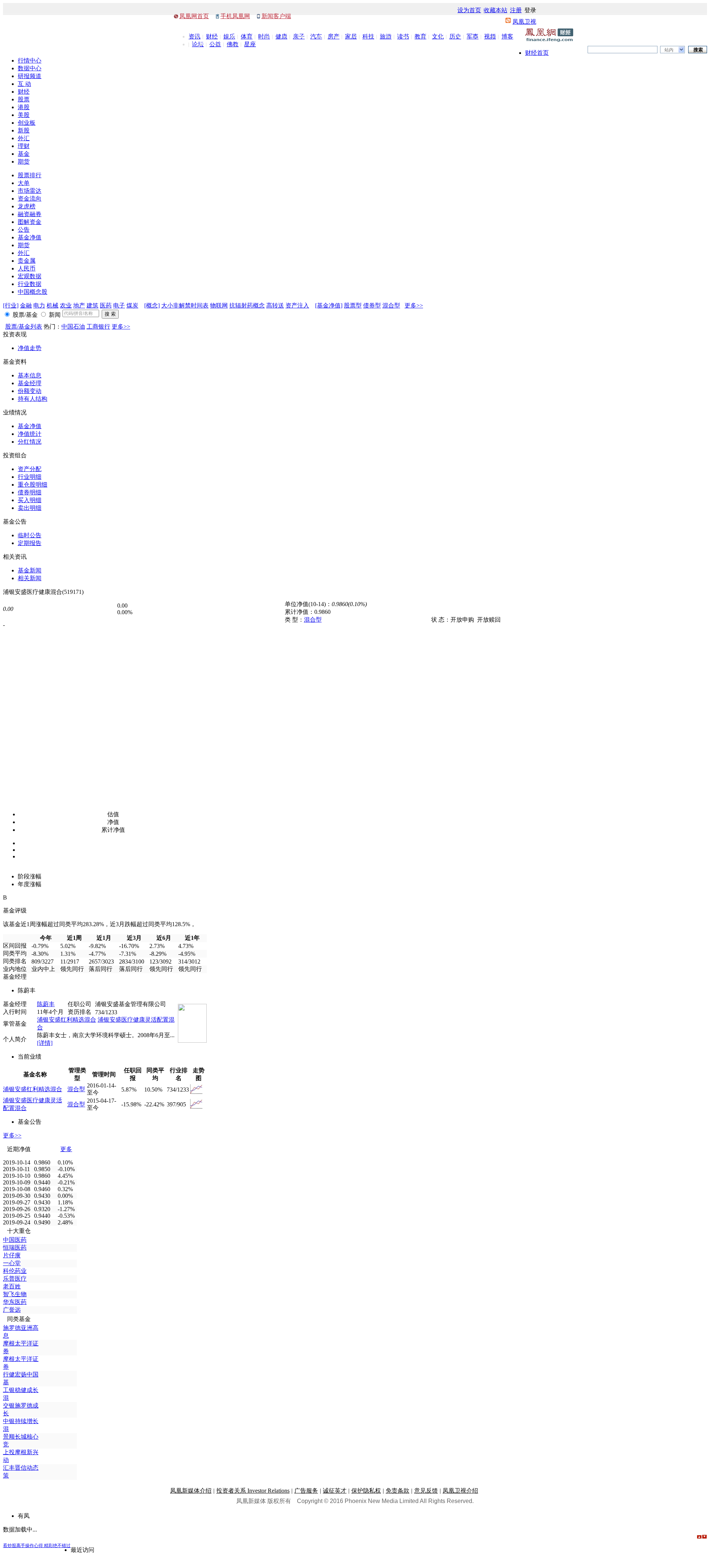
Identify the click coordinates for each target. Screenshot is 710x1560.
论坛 (198, 44)
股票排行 (29, 175)
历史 (455, 36)
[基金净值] (328, 305)
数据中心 (29, 68)
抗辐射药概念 (247, 305)
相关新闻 (29, 578)
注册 (516, 10)
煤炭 (132, 305)
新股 (24, 130)
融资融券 (29, 214)
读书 (403, 36)
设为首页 (469, 10)
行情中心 (29, 60)
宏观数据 (29, 276)
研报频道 (29, 76)
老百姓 (12, 1286)
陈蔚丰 (46, 1004)
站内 (669, 50)
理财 (24, 146)
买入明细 (29, 500)
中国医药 (15, 1240)
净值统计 (29, 434)
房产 (333, 36)
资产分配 (29, 469)
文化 (438, 36)
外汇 (24, 138)
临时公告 (29, 535)
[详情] (45, 1043)
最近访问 (82, 1550)
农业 (66, 305)
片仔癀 (12, 1255)
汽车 (316, 36)
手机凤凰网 (235, 16)
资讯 (194, 36)
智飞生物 (15, 1294)
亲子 (299, 36)
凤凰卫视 (524, 22)
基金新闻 (29, 570)
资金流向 (29, 198)
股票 (24, 99)
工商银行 (98, 326)
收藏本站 (495, 10)
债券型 (372, 305)
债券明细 (29, 492)
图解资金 (29, 222)
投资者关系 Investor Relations (253, 1490)
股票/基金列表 (23, 326)
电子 (119, 305)
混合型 (391, 305)
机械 (52, 305)
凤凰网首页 (194, 16)
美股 (24, 115)
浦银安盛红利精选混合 (66, 1019)
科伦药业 (15, 1271)
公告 (24, 229)
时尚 (264, 36)
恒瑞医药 (15, 1247)
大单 (24, 183)
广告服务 (306, 1490)
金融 (26, 305)
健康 (281, 36)
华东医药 (15, 1302)
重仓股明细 (32, 484)
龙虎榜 (27, 206)
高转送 (275, 305)
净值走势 (29, 348)
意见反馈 (426, 1490)
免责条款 (397, 1490)
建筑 (92, 305)
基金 (24, 154)
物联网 (219, 305)
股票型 (353, 305)
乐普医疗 (15, 1278)
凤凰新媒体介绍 (191, 1490)
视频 (490, 36)
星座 (250, 44)
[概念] (152, 305)
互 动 (24, 84)
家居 (351, 36)
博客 (507, 36)
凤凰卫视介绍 (460, 1490)
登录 (530, 10)
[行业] (10, 305)
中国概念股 (32, 292)
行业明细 (29, 477)
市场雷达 (29, 191)
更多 (66, 1149)
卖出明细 (29, 508)
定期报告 (29, 543)
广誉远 (12, 1310)
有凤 (24, 1516)
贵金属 (27, 261)
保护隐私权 (366, 1490)
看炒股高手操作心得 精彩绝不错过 (37, 1545)
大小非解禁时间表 (185, 305)
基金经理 (29, 383)
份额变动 (29, 391)
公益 (215, 44)
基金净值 (29, 237)
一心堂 (12, 1263)
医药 (106, 305)
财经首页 (537, 53)
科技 (368, 36)
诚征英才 (334, 1490)
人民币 (27, 268)
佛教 (233, 44)
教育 (420, 36)
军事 (473, 36)
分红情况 (29, 441)
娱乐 (229, 36)
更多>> (414, 305)
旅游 (386, 36)
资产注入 (297, 305)
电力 (39, 305)
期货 (24, 161)
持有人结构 (32, 399)
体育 (247, 36)
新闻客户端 (276, 16)
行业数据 (29, 284)
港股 (24, 107)
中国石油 (73, 326)
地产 (79, 305)
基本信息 (29, 375)
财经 (212, 36)
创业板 (27, 123)
